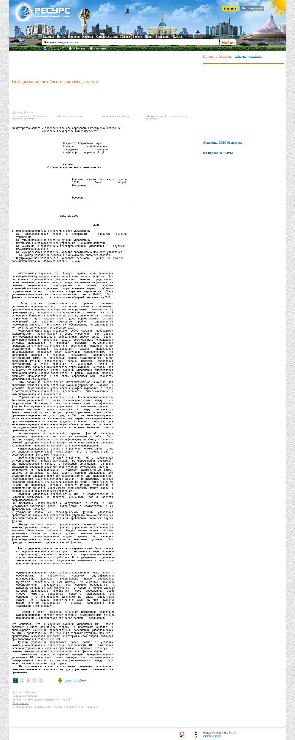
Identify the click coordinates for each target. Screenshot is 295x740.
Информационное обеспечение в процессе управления (30, 117)
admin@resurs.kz (212, 735)
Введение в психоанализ (69, 116)
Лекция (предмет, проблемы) (115, 116)
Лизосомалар (21, 703)
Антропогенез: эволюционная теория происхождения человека (55, 707)
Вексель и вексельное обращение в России (42, 699)
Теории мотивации (25, 696)
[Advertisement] (106, 64)
